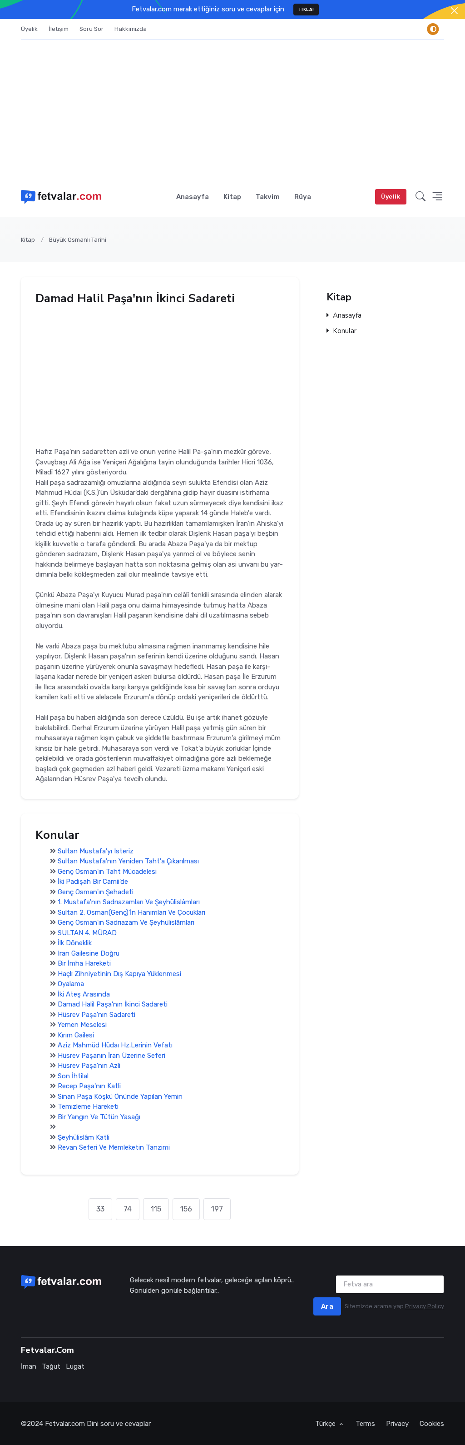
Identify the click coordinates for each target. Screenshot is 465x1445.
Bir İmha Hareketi (84, 964)
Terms (365, 1424)
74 (128, 1209)
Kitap (232, 197)
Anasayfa (192, 197)
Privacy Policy (424, 1306)
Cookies (432, 1424)
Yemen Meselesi (82, 1025)
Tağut (51, 1366)
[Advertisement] (232, 108)
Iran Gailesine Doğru (88, 953)
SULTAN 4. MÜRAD (87, 933)
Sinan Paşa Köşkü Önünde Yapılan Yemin (120, 1096)
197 (217, 1209)
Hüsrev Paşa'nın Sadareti (96, 1015)
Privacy (397, 1424)
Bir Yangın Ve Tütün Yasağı (99, 1117)
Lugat (75, 1366)
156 (186, 1209)
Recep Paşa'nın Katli (89, 1086)
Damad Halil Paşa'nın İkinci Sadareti (113, 1005)
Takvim (268, 197)
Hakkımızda (130, 28)
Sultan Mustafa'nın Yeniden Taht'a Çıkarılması (128, 861)
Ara (327, 1306)
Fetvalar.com (65, 1424)
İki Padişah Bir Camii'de (93, 882)
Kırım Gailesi (76, 1035)
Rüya (302, 197)
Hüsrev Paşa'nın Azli (89, 1066)
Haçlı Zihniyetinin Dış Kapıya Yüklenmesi (119, 974)
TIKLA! (306, 9)
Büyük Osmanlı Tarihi (77, 239)
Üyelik (29, 28)
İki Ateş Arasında (84, 994)
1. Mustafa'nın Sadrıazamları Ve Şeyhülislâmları (129, 902)
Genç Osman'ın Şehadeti (96, 892)
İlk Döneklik (75, 943)
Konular (344, 331)
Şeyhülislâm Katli (83, 1137)
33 (100, 1209)
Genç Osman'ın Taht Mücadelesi (107, 871)
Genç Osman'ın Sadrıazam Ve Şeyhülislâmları (126, 923)
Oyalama (71, 984)
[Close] (454, 10)
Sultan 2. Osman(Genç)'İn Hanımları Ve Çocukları (131, 912)
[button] (420, 196)
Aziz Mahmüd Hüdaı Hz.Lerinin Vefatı (115, 1045)
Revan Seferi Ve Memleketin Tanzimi (114, 1148)
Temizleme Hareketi (88, 1107)
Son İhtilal (73, 1076)
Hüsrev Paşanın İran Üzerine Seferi (111, 1055)
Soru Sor (91, 28)
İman (28, 1366)
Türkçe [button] (326, 1424)
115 (156, 1209)
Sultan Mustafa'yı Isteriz (96, 851)
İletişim (59, 28)
